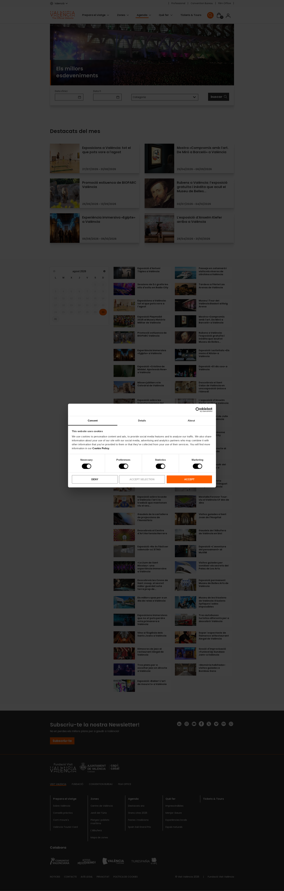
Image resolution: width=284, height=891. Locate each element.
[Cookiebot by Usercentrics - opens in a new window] (198, 409)
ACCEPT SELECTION (142, 479)
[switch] (123, 466)
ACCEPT (189, 479)
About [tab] (191, 420)
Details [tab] (142, 420)
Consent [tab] (93, 420)
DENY (94, 479)
